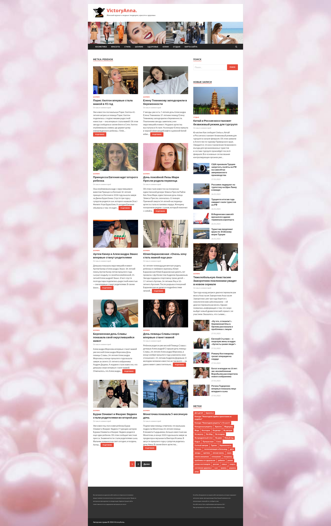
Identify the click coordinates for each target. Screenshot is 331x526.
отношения (216, 457)
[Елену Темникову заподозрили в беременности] (165, 81)
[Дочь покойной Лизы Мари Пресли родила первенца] (165, 158)
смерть (232, 464)
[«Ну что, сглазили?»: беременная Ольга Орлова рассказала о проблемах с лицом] (201, 330)
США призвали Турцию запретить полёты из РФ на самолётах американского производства (224, 169)
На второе (206, 430)
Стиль (127, 47)
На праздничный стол (204, 438)
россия (216, 464)
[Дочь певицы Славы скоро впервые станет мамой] (165, 314)
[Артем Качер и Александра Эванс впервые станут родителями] (115, 235)
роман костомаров (202, 464)
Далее (147, 464)
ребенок (221, 460)
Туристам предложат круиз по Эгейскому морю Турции (222, 232)
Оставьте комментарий (102, 108)
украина (232, 468)
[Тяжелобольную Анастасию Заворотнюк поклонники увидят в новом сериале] (215, 271)
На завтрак (227, 430)
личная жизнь (218, 453)
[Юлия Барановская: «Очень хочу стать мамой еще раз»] (165, 235)
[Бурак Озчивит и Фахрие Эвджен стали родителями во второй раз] (115, 395)
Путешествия (208, 442)
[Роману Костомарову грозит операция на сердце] (201, 362)
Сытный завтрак (201, 445)
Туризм (214, 445)
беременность (225, 445)
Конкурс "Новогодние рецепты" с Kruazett (212, 423)
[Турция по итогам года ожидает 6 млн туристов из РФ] (201, 208)
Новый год (229, 438)
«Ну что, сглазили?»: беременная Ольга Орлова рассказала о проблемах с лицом (222, 325)
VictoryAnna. (122, 10)
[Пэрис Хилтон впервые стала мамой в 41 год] (115, 81)
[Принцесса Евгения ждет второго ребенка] (115, 158)
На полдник (220, 434)
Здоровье (153, 47)
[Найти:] (215, 67)
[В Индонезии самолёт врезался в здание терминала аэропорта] (201, 223)
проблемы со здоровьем (205, 460)
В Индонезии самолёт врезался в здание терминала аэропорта (222, 217)
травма (223, 468)
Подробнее (99, 134)
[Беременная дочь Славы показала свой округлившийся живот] (115, 314)
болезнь (198, 449)
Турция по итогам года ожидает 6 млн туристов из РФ (223, 202)
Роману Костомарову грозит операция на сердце (222, 356)
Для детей (199, 413)
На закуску (199, 434)
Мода (197, 430)
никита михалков (202, 457)
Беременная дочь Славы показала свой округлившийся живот (113, 337)
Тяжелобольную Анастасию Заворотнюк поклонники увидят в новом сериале (215, 280)
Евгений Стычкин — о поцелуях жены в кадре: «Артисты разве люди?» (223, 341)
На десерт (217, 430)
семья (224, 464)
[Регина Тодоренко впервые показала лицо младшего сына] (201, 395)
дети (232, 449)
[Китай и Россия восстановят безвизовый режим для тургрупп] (215, 115)
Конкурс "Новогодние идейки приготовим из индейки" (213, 417)
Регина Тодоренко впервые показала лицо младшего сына (223, 389)
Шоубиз (139, 47)
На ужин (218, 438)
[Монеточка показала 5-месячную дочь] (165, 395)
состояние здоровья (203, 468)
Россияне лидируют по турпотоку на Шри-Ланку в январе (224, 187)
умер (197, 472)
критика (206, 453)
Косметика (101, 47)
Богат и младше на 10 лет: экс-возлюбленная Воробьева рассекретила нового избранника (224, 372)
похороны (228, 457)
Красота (115, 47)
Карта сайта (191, 47)
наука (229, 453)
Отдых (176, 47)
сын (216, 468)
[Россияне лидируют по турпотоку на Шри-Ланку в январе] (201, 193)
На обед (209, 434)
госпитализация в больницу (215, 449)
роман (230, 460)
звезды (198, 453)
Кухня (166, 47)
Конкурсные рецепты (203, 427)
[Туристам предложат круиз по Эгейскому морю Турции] (201, 238)
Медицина (228, 427)
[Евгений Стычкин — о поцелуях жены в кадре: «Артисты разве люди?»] (201, 348)
